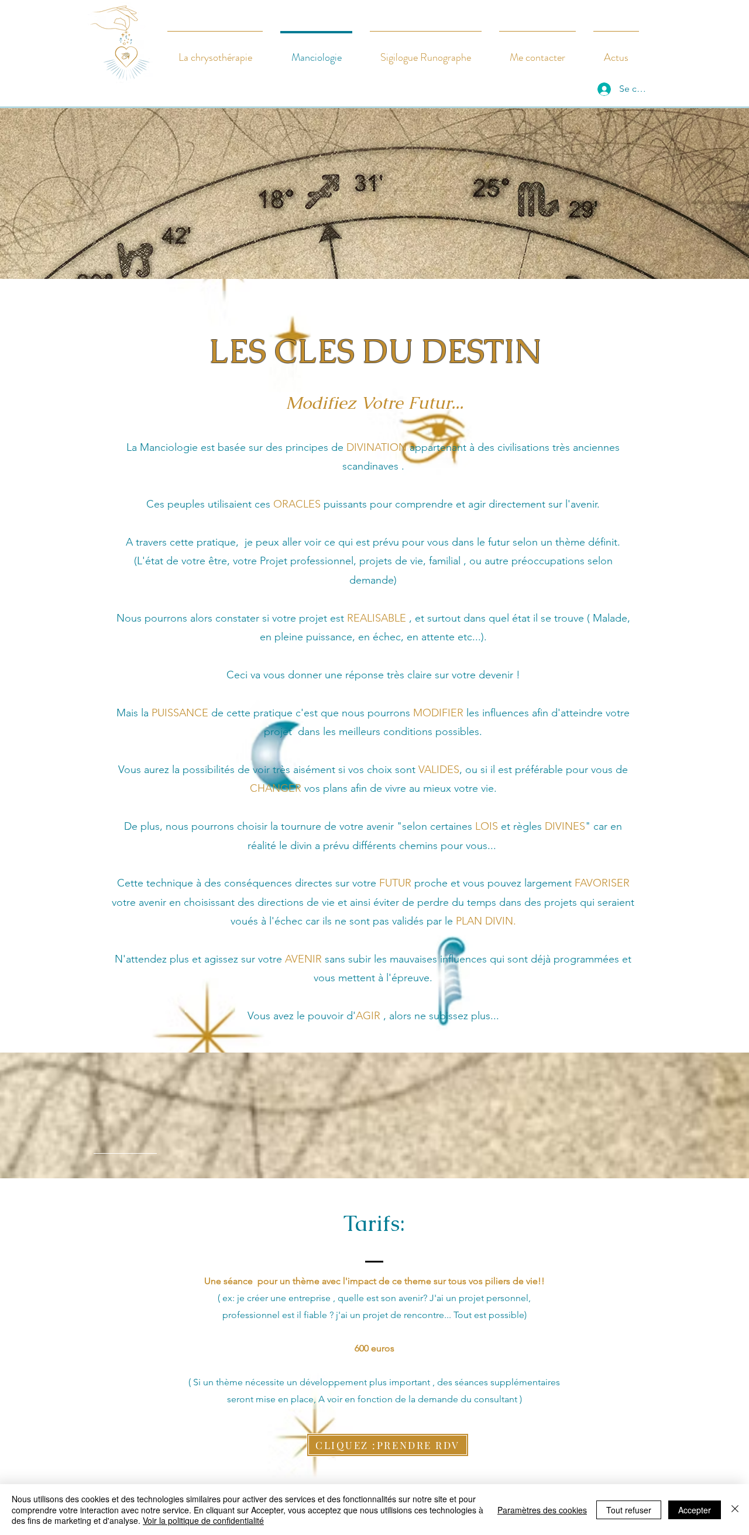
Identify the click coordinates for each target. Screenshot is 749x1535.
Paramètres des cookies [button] (542, 1510)
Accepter (694, 1510)
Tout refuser (628, 1510)
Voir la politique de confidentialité (203, 1520)
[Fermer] (735, 1509)
